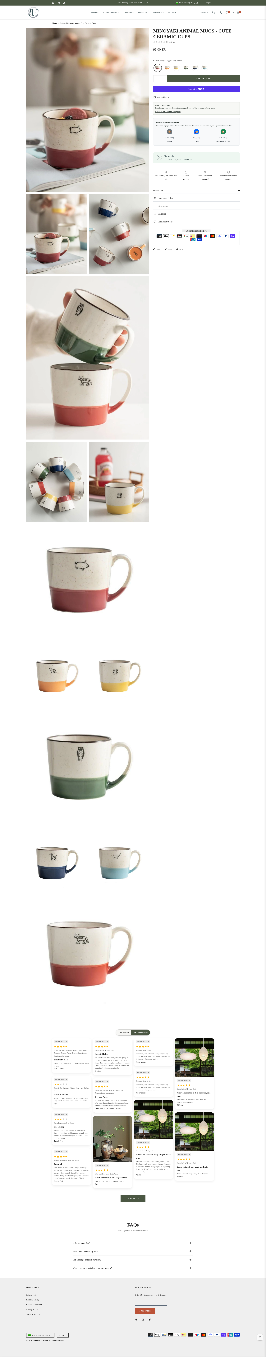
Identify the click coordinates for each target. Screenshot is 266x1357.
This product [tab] (123, 1032)
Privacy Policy (32, 1309)
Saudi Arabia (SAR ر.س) (188, 3)
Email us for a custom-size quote (168, 112)
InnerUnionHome (40, 1340)
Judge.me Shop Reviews (144, 1050)
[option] (87, 109)
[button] (213, 12)
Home (54, 23)
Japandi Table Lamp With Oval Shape (66, 1160)
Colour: (167, 61)
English (209, 3)
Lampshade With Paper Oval (104, 1050)
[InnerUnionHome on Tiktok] (151, 1319)
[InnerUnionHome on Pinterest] (137, 1319)
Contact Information (34, 1305)
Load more (133, 1198)
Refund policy (31, 1295)
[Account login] (220, 12)
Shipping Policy (32, 1300)
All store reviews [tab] (140, 1032)
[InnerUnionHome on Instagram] (144, 1319)
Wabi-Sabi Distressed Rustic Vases (106, 1174)
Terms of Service (33, 1314)
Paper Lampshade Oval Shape (64, 1123)
